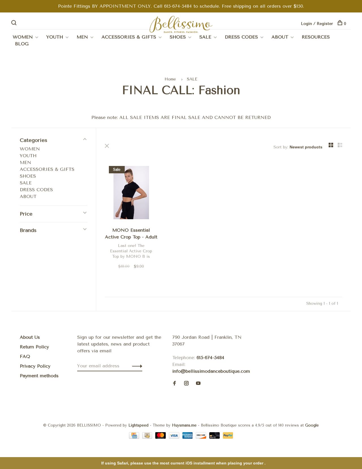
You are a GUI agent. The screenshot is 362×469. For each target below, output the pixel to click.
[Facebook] (174, 383)
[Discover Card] (202, 437)
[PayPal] (228, 437)
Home (170, 79)
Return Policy (34, 346)
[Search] (14, 23)
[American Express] (188, 437)
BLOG (22, 43)
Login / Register (317, 23)
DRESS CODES (241, 37)
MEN (82, 37)
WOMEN (23, 37)
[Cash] (148, 437)
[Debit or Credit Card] (215, 437)
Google (312, 425)
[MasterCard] (161, 437)
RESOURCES (316, 37)
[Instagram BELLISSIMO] (186, 383)
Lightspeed (138, 425)
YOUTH (54, 37)
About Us (30, 337)
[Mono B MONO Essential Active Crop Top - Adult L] (131, 193)
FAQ (25, 356)
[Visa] (175, 437)
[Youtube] (198, 383)
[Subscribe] (135, 366)
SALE (205, 37)
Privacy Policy (35, 366)
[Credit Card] (135, 437)
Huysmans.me (185, 425)
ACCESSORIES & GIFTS (129, 37)
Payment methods (39, 375)
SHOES (178, 37)
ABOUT (280, 37)
